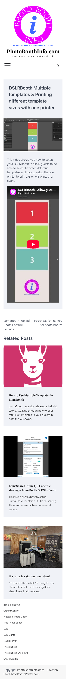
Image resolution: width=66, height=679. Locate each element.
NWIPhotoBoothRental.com (22, 674)
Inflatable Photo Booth (15, 616)
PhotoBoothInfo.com (33, 51)
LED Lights (9, 635)
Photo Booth (10, 647)
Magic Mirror (10, 641)
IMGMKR (52, 670)
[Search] (58, 65)
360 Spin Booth (12, 604)
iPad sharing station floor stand (29, 576)
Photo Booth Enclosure (16, 653)
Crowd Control (11, 610)
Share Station (11, 659)
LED (6, 629)
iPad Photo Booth (13, 622)
